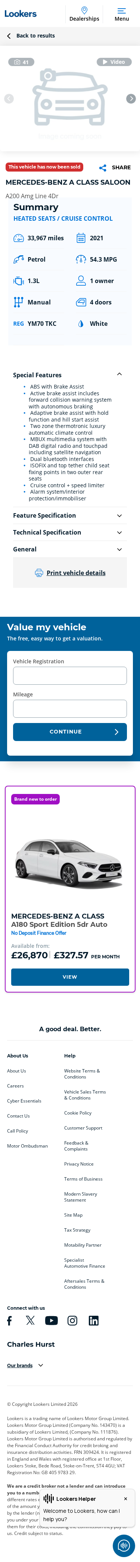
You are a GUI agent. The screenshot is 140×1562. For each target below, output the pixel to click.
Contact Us (18, 1116)
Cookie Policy (77, 1113)
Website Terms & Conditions (82, 1074)
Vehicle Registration (38, 661)
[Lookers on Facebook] (8, 1321)
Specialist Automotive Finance (84, 1263)
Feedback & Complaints (76, 1146)
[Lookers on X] (29, 1321)
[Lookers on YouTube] (50, 1321)
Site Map (73, 1215)
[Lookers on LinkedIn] (92, 1321)
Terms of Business (83, 1179)
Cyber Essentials (24, 1101)
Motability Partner (83, 1245)
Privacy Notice (79, 1164)
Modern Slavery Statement (80, 1197)
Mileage (23, 694)
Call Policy (17, 1131)
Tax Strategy (77, 1230)
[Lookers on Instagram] (71, 1321)
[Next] (131, 98)
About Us (16, 1071)
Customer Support (83, 1128)
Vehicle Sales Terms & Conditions (85, 1095)
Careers (15, 1086)
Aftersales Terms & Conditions (84, 1284)
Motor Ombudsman (27, 1146)
